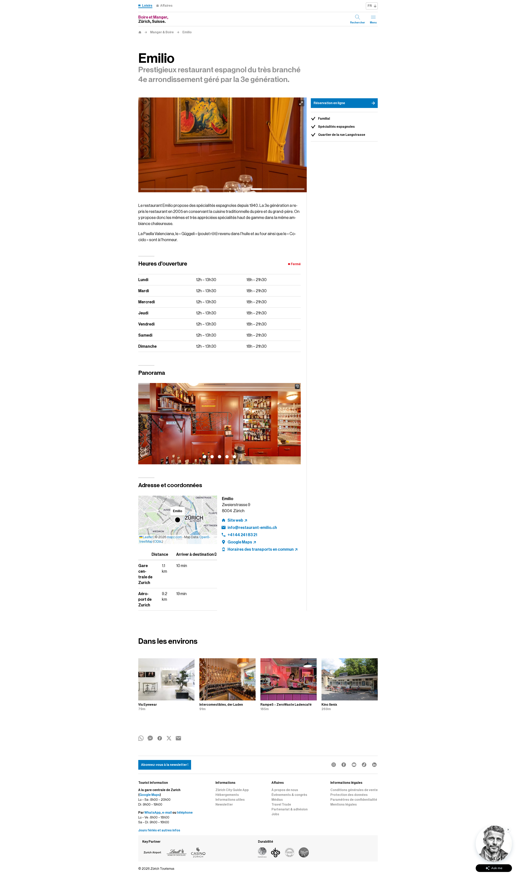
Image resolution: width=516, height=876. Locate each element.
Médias (277, 799)
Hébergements (227, 794)
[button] (177, 519)
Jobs (275, 814)
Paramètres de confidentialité (353, 799)
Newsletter (224, 804)
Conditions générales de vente (354, 790)
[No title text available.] (222, 144)
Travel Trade (281, 804)
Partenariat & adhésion (290, 809)
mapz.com (174, 537)
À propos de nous (285, 790)
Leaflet (148, 537)
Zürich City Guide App (232, 790)
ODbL (158, 541)
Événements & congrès (289, 794)
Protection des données (349, 794)
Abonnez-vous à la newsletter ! (164, 764)
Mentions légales (343, 804)
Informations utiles (230, 799)
